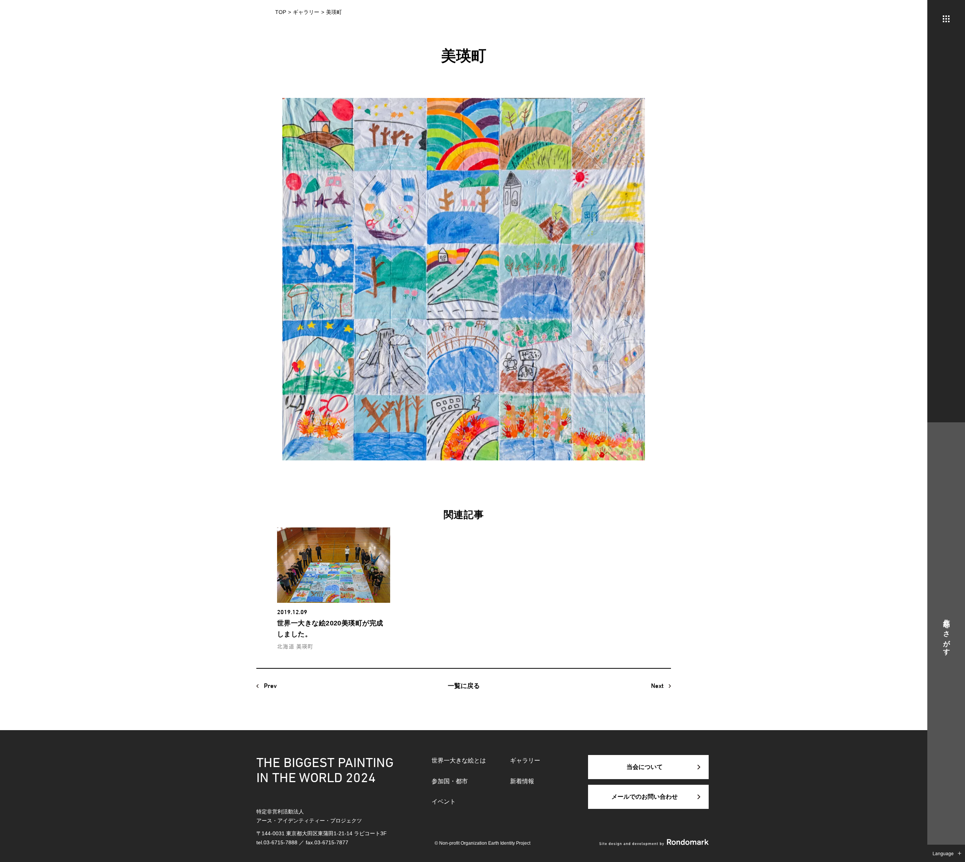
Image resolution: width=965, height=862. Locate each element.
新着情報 (522, 781)
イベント (444, 801)
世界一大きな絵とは (459, 760)
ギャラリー (525, 760)
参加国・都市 (450, 781)
